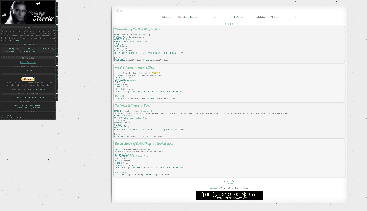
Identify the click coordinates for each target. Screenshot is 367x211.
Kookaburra (164, 144)
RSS (42, 97)
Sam (145, 41)
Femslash (10, 51)
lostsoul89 (14, 40)
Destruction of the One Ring (132, 29)
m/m (26, 70)
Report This (120, 57)
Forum (35, 97)
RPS (29, 48)
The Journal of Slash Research (28, 105)
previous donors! (37, 89)
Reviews (142, 34)
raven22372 (146, 67)
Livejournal (17, 97)
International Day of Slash (28, 107)
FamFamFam (15, 117)
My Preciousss (124, 67)
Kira (158, 29)
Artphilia (12, 115)
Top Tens (57, 40)
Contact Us (57, 9)
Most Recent (57, 85)
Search (57, 29)
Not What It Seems (126, 106)
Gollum (139, 41)
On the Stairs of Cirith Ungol (133, 144)
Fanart (46, 48)
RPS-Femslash (27, 51)
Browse (57, 51)
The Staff (229, 183)
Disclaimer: (215, 188)
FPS (11, 48)
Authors (57, 71)
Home (57, 97)
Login (57, 20)
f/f (31, 70)
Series (57, 61)
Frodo (131, 41)
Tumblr (27, 97)
